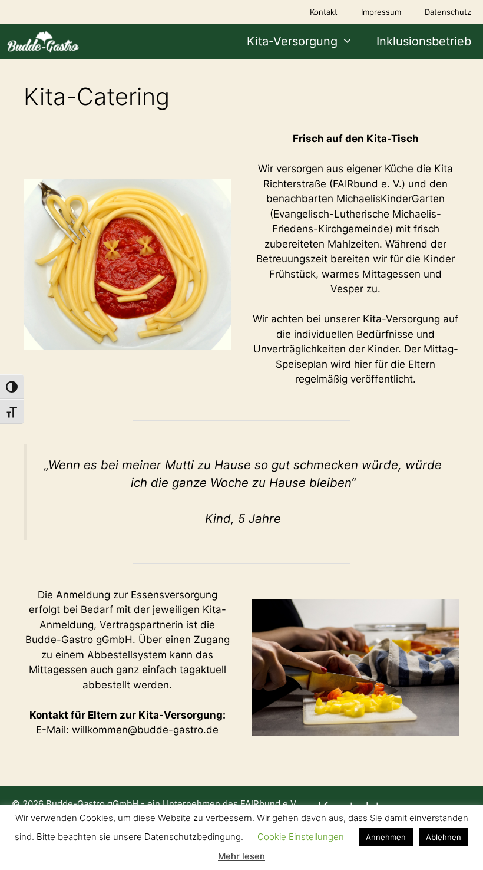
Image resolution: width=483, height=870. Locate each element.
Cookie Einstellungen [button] (300, 836)
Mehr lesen (241, 856)
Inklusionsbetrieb (423, 41)
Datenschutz (448, 12)
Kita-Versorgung (292, 41)
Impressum (381, 12)
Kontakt (324, 12)
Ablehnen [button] (443, 837)
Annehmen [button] (386, 837)
